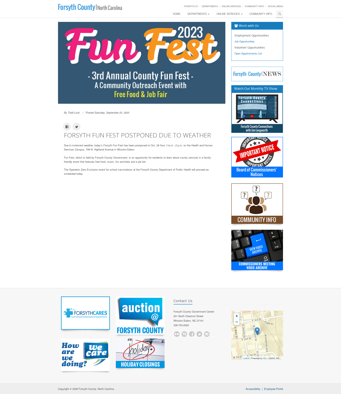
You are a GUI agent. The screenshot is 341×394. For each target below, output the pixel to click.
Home (177, 14)
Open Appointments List (248, 53)
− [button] (236, 321)
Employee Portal (273, 389)
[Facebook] (192, 334)
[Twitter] (199, 334)
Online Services (231, 6)
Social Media (275, 6)
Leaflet (246, 358)
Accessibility (253, 389)
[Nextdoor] (184, 334)
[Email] (207, 334)
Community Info (254, 6)
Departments (210, 6)
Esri (265, 358)
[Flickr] (177, 334)
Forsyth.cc (191, 6)
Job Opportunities (244, 41)
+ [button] (236, 316)
